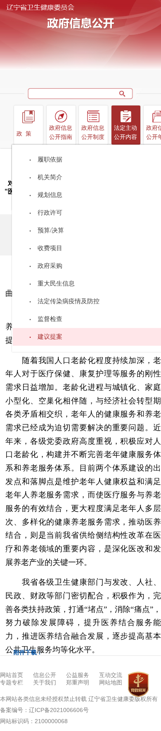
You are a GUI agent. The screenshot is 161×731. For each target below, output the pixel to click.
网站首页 (11, 675)
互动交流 (110, 675)
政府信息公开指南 (60, 132)
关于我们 (44, 682)
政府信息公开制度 (92, 132)
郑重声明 (77, 682)
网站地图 (110, 682)
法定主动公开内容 (125, 132)
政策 (26, 134)
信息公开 (44, 675)
